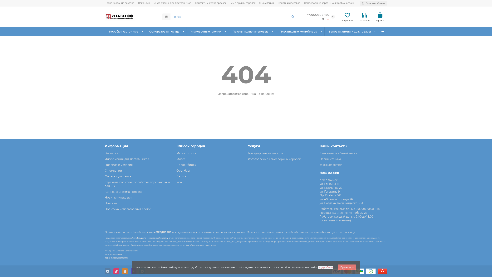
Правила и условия (119, 165)
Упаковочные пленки (205, 31)
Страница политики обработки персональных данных (137, 184)
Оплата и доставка (289, 3)
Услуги (254, 146)
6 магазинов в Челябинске (338, 153)
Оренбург (183, 170)
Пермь (181, 176)
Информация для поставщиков (172, 3)
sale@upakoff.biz (331, 165)
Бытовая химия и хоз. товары (350, 31)
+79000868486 (318, 15)
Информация (116, 146)
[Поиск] (293, 17)
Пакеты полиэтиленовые (250, 31)
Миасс (180, 159)
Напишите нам (330, 159)
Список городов (190, 146)
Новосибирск (186, 165)
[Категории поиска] (166, 16)
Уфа (179, 182)
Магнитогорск (186, 153)
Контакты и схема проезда (211, 3)
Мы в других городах (242, 3)
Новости (111, 203)
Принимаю (346, 267)
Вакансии (144, 3)
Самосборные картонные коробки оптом (329, 3)
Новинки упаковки (118, 197)
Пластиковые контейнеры (298, 31)
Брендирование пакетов (119, 3)
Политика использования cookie (128, 209)
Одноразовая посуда (164, 31)
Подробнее (325, 267)
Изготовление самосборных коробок (274, 159)
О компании (266, 3)
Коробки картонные (123, 31)
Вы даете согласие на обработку (152, 238)
